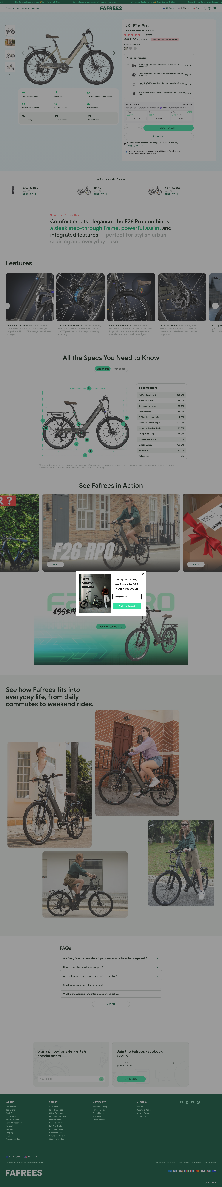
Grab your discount (127, 606)
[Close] (143, 574)
